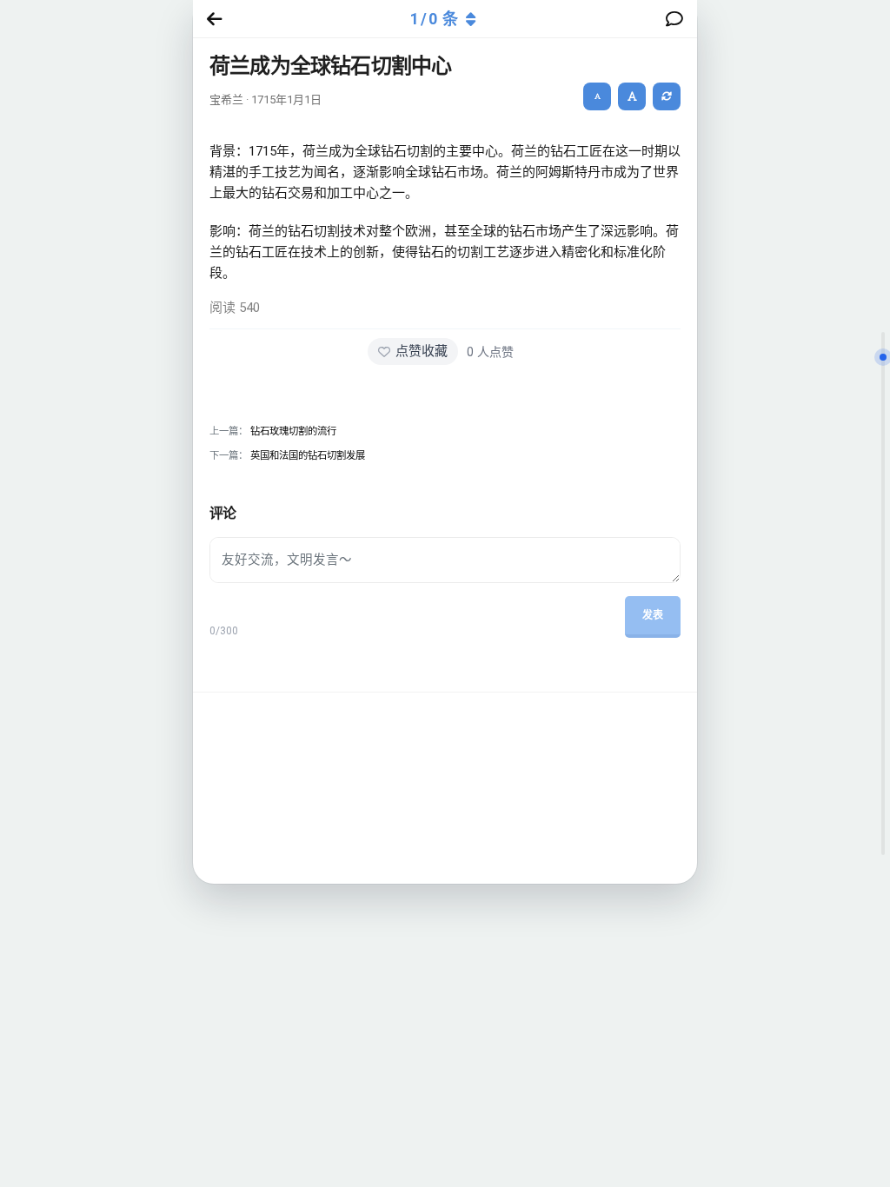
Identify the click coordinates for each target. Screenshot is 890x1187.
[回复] (678, 19)
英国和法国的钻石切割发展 (307, 455)
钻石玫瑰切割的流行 (293, 431)
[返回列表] (211, 19)
